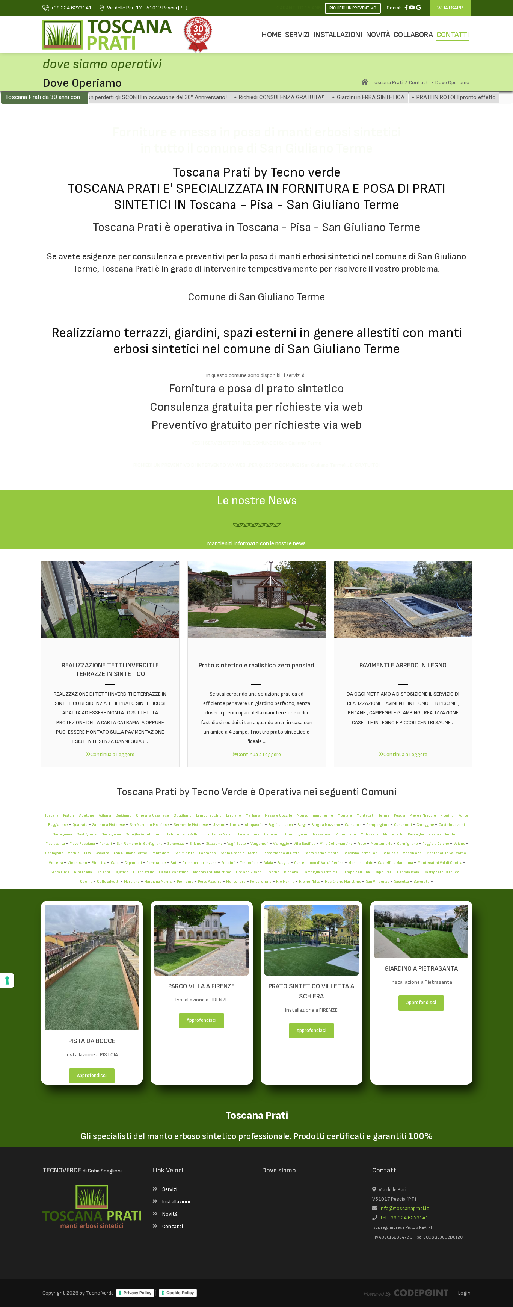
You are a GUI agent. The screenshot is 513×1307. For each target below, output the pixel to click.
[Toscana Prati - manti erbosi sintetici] (107, 34)
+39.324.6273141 (71, 8)
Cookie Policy (180, 1292)
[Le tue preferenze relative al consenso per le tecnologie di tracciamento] (7, 980)
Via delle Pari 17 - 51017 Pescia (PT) (147, 8)
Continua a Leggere (112, 754)
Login (464, 1293)
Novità (170, 1214)
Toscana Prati (386, 82)
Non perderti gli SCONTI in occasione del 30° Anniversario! (124, 97)
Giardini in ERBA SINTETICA (340, 97)
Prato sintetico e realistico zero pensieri (256, 665)
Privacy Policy (137, 1292)
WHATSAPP (450, 8)
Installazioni (176, 1201)
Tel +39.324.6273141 (403, 1218)
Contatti (172, 1226)
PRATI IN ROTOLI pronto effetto (425, 97)
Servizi (169, 1189)
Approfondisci (92, 1076)
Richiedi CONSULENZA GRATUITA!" (251, 97)
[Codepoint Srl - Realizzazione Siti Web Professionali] (406, 1293)
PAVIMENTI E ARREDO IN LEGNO (403, 665)
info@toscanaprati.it (403, 1208)
